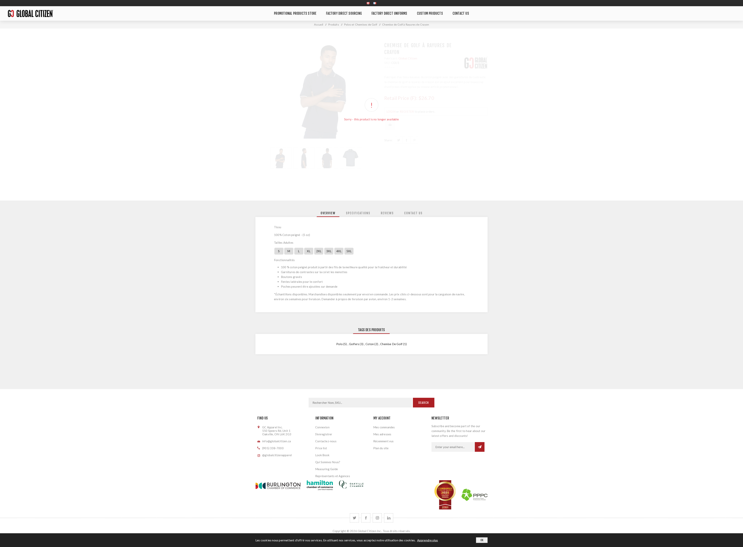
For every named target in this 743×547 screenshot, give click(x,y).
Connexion (322, 427)
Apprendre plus (427, 540)
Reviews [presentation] (387, 213)
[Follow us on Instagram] (377, 517)
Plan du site (381, 448)
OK (481, 540)
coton (370, 344)
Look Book (322, 455)
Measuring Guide (326, 469)
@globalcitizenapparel (277, 455)
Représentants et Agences (332, 476)
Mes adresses (382, 434)
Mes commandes (384, 427)
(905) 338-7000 (273, 448)
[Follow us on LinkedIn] (388, 517)
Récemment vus (383, 441)
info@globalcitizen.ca (276, 441)
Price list (321, 448)
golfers (354, 344)
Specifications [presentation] (358, 213)
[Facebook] (365, 517)
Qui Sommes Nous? (327, 462)
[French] (375, 3)
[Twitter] (354, 517)
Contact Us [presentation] (413, 213)
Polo (339, 344)
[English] (368, 3)
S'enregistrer (323, 434)
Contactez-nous (325, 441)
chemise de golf (391, 344)
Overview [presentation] (328, 213)
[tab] (328, 213)
